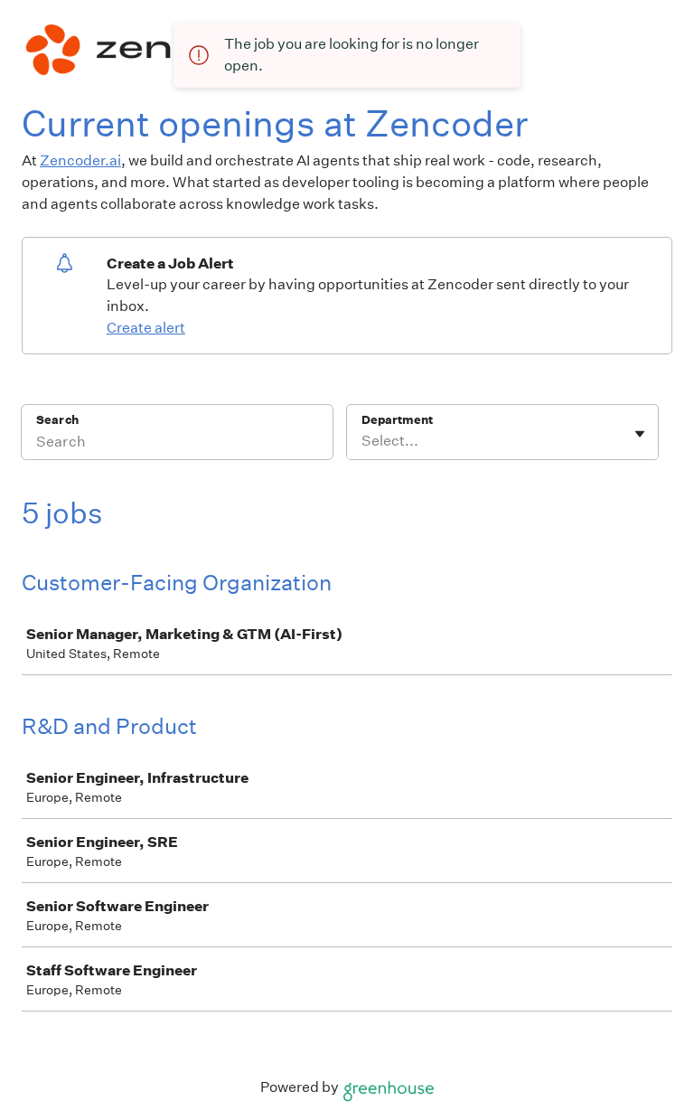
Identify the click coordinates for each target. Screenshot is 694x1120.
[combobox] (362, 441)
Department (397, 420)
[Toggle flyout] (640, 434)
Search (57, 420)
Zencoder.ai (80, 160)
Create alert (146, 327)
